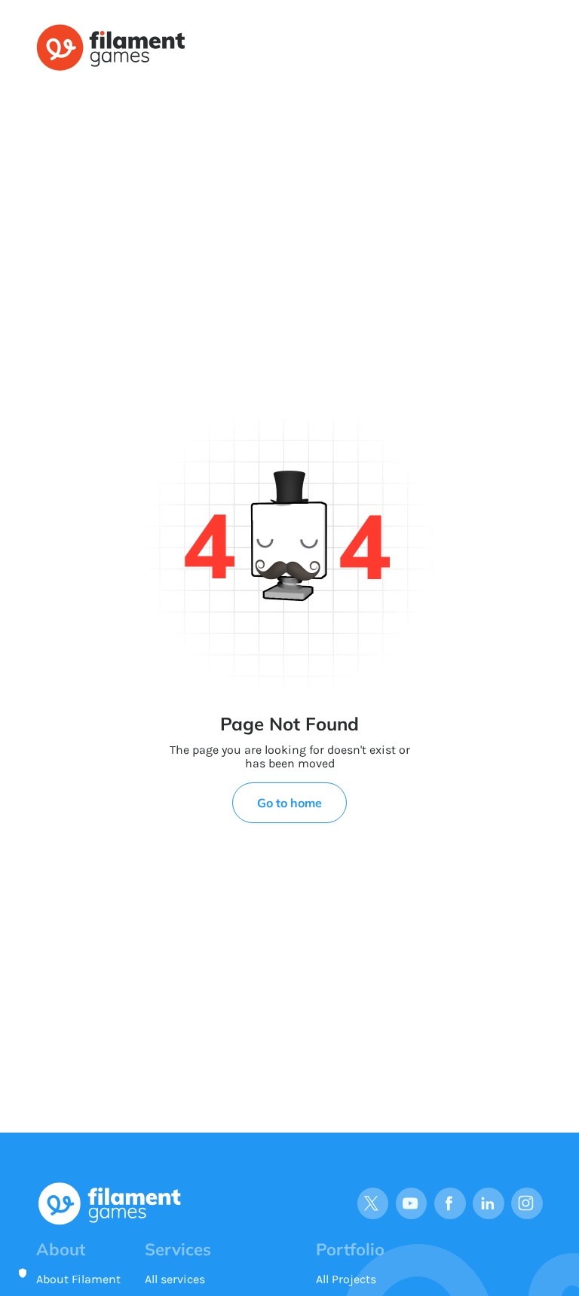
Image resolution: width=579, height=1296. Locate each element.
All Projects (346, 1279)
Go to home (289, 802)
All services (175, 1279)
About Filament (78, 1279)
